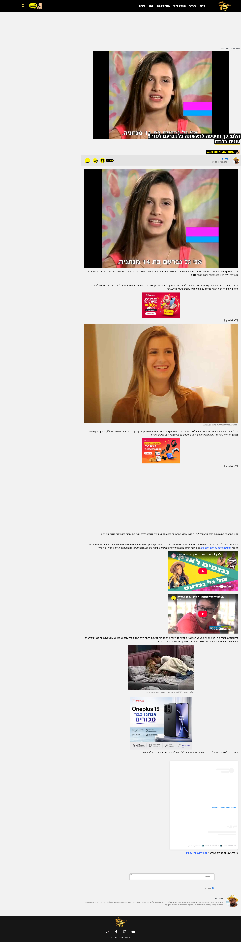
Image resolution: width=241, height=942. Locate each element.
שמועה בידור (235, 48)
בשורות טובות (163, 5)
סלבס (202, 5)
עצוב (151, 5)
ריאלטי (192, 5)
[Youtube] (133, 931)
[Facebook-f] (116, 931)
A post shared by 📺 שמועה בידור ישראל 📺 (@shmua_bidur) (212, 846)
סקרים (142, 5)
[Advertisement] (176, 29)
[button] (23, 6)
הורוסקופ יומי (179, 5)
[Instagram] (124, 931)
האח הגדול (224, 48)
